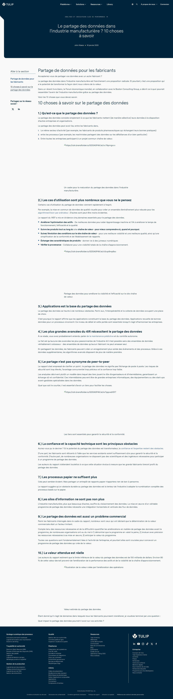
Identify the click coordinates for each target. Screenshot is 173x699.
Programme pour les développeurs (143, 671)
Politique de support (94, 694)
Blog (92, 647)
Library (110, 4)
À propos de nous (148, 4)
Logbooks (9, 655)
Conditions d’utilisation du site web (36, 694)
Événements (94, 649)
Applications (52, 679)
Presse (135, 659)
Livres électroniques (97, 641)
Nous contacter (137, 673)
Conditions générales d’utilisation (77, 694)
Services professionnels (55, 661)
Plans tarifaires (95, 655)
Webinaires (94, 639)
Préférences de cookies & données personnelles (130, 694)
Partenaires (136, 661)
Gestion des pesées (12, 653)
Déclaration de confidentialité (57, 694)
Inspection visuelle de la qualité (57, 641)
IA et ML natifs (52, 651)
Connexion (164, 4)
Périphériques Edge (54, 663)
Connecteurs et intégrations (57, 655)
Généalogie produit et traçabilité (16, 659)
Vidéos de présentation (55, 671)
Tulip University (95, 637)
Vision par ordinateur (54, 657)
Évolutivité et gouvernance (56, 659)
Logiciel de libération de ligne (15, 657)
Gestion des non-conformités (57, 637)
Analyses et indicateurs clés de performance (85, 17)
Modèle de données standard (57, 673)
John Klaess (79, 45)
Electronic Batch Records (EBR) (16, 649)
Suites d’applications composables (59, 677)
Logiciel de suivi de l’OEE (14, 671)
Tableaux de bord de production (16, 669)
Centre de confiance (139, 663)
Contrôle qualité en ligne (55, 639)
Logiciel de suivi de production (15, 667)
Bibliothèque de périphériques (57, 675)
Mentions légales (138, 665)
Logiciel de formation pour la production (18, 639)
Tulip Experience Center (140, 655)
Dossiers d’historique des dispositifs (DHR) (19, 651)
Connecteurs (52, 681)
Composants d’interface (55, 683)
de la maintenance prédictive (100, 336)
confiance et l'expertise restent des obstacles (142, 448)
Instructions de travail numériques (16, 637)
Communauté (95, 643)
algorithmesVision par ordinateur (53, 213)
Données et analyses (54, 653)
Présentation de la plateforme (57, 649)
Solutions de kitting (12, 641)
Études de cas (95, 651)
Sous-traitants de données (141, 667)
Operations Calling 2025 (98, 653)
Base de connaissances (98, 645)
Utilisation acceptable (108, 694)
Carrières (135, 657)
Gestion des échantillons (14, 673)
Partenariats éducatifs (139, 669)
